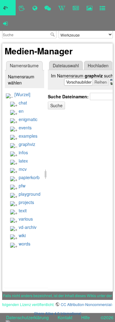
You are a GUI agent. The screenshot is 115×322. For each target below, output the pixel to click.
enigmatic (28, 119)
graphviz (27, 144)
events (25, 127)
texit (23, 210)
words (24, 244)
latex (23, 161)
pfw (22, 186)
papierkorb (29, 177)
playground (29, 194)
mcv (23, 169)
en (21, 111)
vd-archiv (27, 227)
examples (28, 136)
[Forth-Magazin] (76, 7)
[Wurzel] (22, 94)
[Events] (47, 7)
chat (23, 103)
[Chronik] (34, 7)
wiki (22, 235)
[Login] (5, 23)
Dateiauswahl (66, 65)
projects (26, 202)
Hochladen (98, 65)
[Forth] (22, 7)
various (26, 219)
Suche (53, 34)
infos (23, 152)
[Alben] (89, 7)
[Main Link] (8, 7)
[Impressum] (102, 7)
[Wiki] (61, 7)
